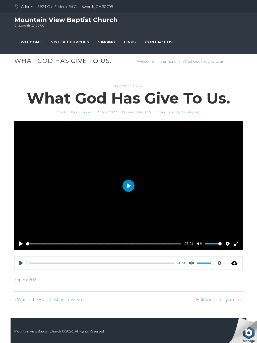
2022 (113, 112)
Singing (106, 42)
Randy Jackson (82, 112)
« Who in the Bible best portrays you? (50, 299)
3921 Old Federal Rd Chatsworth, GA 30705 (75, 6)
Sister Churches (70, 42)
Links (130, 42)
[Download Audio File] (234, 263)
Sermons (168, 61)
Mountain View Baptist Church (66, 20)
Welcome (31, 42)
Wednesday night (189, 112)
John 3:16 (143, 112)
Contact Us (159, 42)
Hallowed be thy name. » (219, 299)
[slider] (103, 243)
